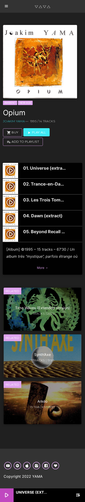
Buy (13, 132)
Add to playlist (23, 142)
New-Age (25, 102)
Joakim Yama (14, 121)
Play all (36, 132)
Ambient (10, 102)
